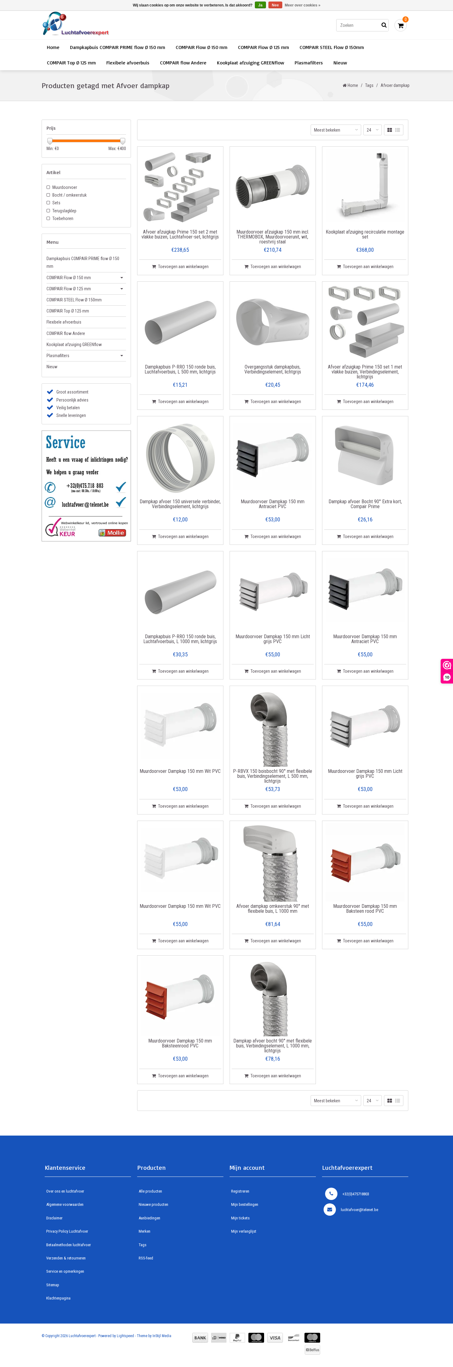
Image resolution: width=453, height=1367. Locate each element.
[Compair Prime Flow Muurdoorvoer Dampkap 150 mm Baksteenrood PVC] (180, 996)
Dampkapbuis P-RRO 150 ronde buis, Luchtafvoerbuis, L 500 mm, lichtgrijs (180, 370)
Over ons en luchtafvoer (65, 1191)
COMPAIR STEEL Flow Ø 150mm (332, 47)
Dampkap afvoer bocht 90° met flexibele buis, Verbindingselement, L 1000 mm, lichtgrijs (272, 1046)
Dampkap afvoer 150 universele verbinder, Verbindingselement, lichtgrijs (180, 504)
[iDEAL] (218, 1338)
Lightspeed (125, 1336)
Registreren (240, 1191)
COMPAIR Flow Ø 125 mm (263, 47)
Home (53, 47)
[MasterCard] (256, 1338)
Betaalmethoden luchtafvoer (68, 1245)
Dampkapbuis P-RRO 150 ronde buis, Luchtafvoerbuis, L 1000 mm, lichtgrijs (180, 639)
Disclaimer (54, 1218)
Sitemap (52, 1285)
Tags (369, 85)
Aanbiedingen (149, 1218)
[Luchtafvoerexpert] (129, 25)
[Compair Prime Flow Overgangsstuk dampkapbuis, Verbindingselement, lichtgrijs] (272, 323)
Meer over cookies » (302, 5)
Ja (260, 5)
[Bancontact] (293, 1338)
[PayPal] (237, 1338)
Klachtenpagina (58, 1298)
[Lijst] (397, 130)
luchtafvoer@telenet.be (359, 1209)
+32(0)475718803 (355, 1194)
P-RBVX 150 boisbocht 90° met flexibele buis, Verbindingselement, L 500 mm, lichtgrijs (272, 776)
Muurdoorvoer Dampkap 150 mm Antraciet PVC (272, 504)
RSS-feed (146, 1258)
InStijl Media (162, 1336)
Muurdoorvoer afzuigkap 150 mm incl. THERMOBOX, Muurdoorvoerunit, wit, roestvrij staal (272, 237)
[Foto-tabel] (389, 130)
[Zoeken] (384, 25)
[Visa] (275, 1338)
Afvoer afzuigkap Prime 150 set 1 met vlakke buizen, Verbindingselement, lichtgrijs (365, 372)
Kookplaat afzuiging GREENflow (250, 62)
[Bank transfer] (200, 1338)
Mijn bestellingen (244, 1204)
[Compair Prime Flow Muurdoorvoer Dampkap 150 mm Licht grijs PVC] (272, 592)
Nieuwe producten (153, 1204)
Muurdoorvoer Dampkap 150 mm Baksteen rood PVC (365, 909)
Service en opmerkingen (65, 1271)
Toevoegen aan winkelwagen (183, 266)
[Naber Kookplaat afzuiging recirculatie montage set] (365, 188)
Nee (275, 5)
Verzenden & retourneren (66, 1258)
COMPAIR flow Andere (183, 62)
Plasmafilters (309, 62)
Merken (144, 1231)
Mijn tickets (240, 1218)
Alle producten (150, 1191)
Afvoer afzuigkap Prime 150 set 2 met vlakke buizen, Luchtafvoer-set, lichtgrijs (180, 235)
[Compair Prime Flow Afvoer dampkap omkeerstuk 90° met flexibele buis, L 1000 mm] (272, 862)
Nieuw (340, 62)
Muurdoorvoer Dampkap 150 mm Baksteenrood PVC (180, 1044)
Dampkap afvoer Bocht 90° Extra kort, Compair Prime (365, 504)
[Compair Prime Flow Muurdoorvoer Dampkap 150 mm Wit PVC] (180, 727)
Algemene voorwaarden (65, 1204)
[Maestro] (312, 1338)
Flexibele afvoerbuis (127, 62)
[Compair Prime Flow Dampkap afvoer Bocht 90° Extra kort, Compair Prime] (365, 457)
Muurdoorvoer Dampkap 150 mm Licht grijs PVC (272, 639)
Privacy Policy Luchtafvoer (67, 1231)
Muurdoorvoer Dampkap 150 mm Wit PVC (180, 771)
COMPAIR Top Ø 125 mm (71, 62)
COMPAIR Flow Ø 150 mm (201, 47)
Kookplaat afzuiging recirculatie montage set (365, 235)
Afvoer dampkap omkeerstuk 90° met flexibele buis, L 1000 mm (272, 909)
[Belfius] (312, 1350)
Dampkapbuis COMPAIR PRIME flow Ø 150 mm (117, 47)
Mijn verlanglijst (243, 1231)
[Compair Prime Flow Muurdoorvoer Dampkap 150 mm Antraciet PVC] (272, 457)
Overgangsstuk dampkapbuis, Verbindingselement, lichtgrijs (272, 370)
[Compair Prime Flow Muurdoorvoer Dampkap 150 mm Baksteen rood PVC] (365, 862)
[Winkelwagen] (400, 25)
